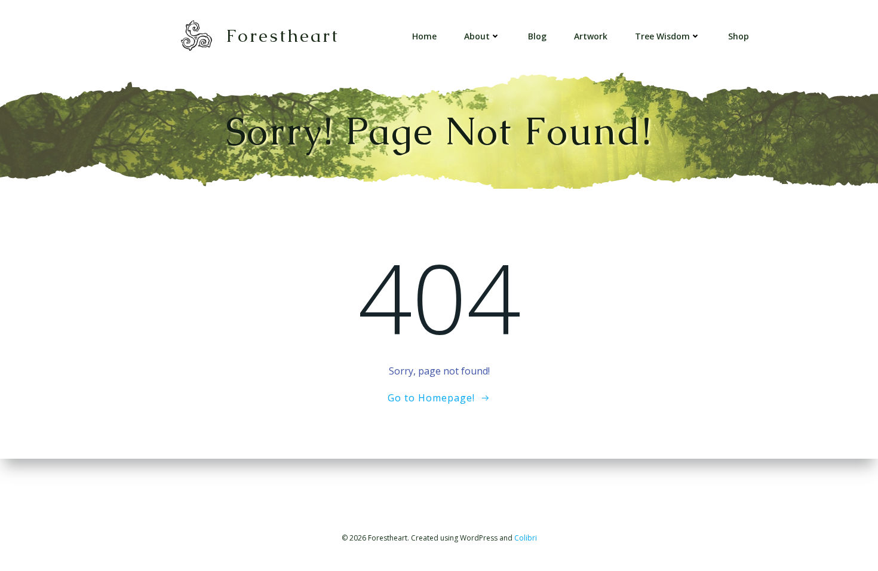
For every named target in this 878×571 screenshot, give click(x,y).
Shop (738, 36)
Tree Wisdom (662, 36)
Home (424, 36)
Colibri (525, 538)
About (477, 36)
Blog (537, 36)
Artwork (590, 36)
